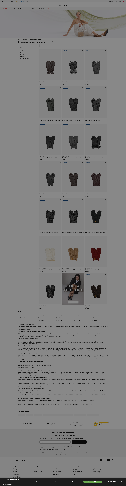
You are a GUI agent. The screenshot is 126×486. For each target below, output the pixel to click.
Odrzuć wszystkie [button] (112, 481)
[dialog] (63, 243)
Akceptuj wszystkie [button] (92, 481)
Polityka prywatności (62, 483)
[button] (42, 484)
